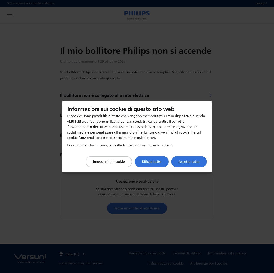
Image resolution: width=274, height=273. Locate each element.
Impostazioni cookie (109, 161)
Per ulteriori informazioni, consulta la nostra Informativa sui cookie (120, 145)
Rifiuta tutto (151, 161)
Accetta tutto (189, 161)
